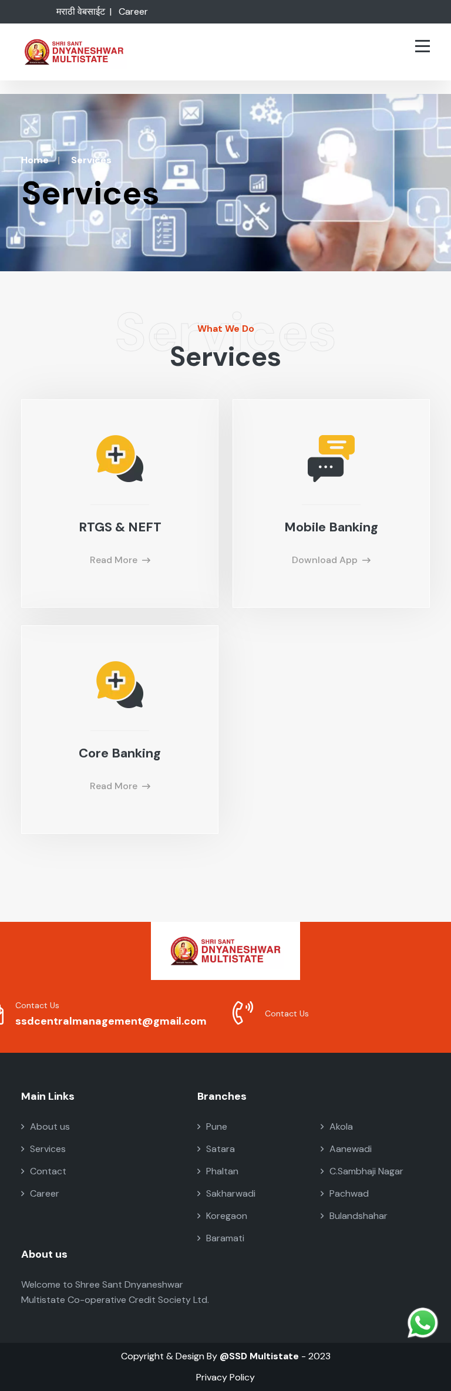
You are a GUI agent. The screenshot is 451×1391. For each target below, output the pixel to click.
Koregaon (226, 1216)
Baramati (225, 1238)
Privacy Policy (225, 1377)
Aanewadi (350, 1149)
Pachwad (349, 1193)
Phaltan (222, 1171)
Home (35, 160)
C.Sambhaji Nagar (366, 1171)
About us (50, 1126)
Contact (48, 1171)
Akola (341, 1126)
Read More (113, 560)
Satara (220, 1149)
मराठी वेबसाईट (80, 11)
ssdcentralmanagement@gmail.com (111, 1021)
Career (133, 11)
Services (48, 1149)
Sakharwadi (230, 1193)
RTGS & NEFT (120, 526)
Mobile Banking (331, 526)
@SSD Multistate (259, 1356)
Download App (325, 560)
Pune (216, 1126)
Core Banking (120, 753)
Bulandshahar (358, 1216)
